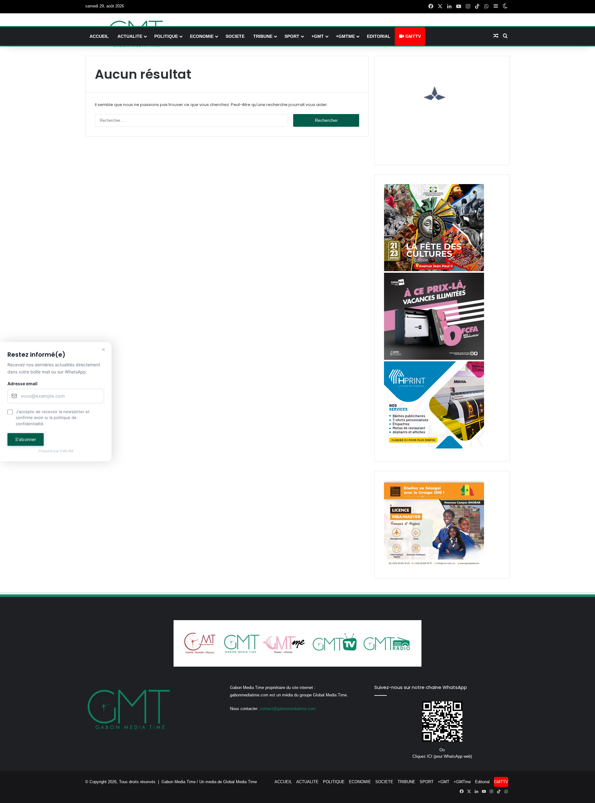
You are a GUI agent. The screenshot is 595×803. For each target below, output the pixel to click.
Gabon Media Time (178, 781)
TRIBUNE (262, 36)
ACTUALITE (129, 36)
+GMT (317, 36)
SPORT (291, 36)
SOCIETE (235, 36)
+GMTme (345, 36)
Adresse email (22, 383)
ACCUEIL (99, 36)
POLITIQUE (166, 36)
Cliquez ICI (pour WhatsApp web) (442, 756)
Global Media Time (240, 781)
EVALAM (66, 451)
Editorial (378, 36)
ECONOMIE (202, 36)
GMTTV (412, 36)
